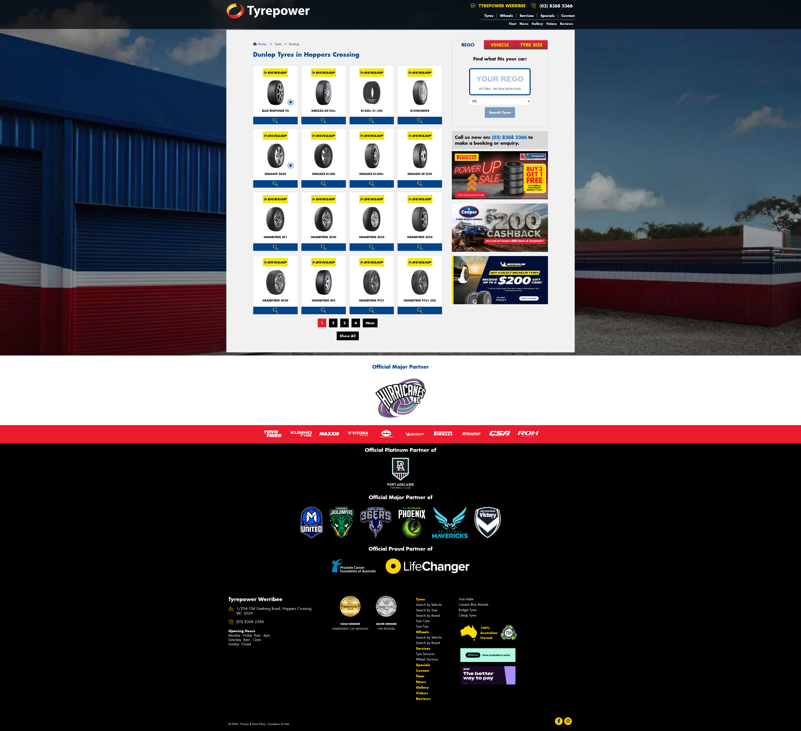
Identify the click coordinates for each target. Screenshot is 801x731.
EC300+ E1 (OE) (372, 111)
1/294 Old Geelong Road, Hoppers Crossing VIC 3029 (273, 611)
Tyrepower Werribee (501, 5)
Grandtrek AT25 (420, 237)
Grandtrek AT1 (275, 237)
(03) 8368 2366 (556, 5)
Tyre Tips (422, 626)
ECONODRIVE (419, 111)
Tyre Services (425, 654)
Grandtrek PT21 (371, 300)
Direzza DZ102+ (323, 111)
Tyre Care (423, 621)
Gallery (537, 24)
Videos (551, 24)
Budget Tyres (468, 610)
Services (527, 15)
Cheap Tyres (467, 615)
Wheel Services (427, 659)
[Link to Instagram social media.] (568, 721)
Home (261, 44)
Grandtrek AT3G (275, 300)
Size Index (466, 599)
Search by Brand (428, 615)
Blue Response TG (275, 111)
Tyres (488, 15)
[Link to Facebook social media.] (559, 721)
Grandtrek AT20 (323, 237)
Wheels (506, 15)
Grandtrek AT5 (323, 300)
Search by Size (426, 610)
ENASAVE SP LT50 (420, 174)
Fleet (512, 24)
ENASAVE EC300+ (371, 174)
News (524, 24)
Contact (568, 15)
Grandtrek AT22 (371, 237)
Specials (547, 15)
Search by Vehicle (429, 605)
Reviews (566, 24)
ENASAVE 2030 (275, 174)
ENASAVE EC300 (323, 174)
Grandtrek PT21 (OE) (420, 300)
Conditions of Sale (278, 724)
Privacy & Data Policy (253, 724)
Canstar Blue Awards (473, 604)
